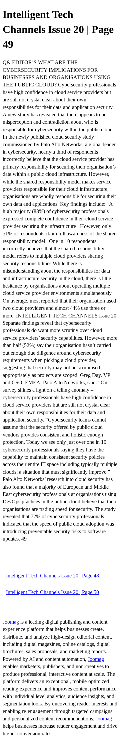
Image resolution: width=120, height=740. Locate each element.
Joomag (11, 622)
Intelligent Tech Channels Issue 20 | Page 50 (52, 592)
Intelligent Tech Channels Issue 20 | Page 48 (52, 575)
